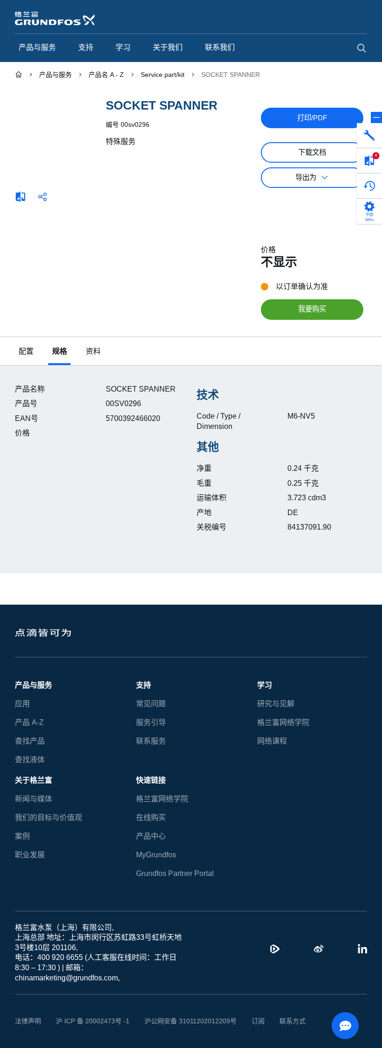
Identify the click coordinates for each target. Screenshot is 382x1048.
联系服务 (151, 741)
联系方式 (278, 1021)
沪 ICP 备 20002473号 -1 (89, 1021)
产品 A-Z (28, 722)
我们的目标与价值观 (48, 817)
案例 (22, 836)
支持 (143, 685)
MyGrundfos (156, 855)
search (361, 48)
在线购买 (151, 817)
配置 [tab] (26, 351)
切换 (376, 117)
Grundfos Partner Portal (174, 873)
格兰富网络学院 (283, 722)
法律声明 (28, 1021)
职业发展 (30, 855)
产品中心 (151, 836)
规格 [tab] (59, 351)
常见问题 (151, 704)
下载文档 (312, 152)
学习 (264, 685)
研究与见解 (275, 704)
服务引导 (151, 722)
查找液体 (30, 760)
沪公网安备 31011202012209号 (179, 1021)
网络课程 (272, 741)
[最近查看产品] (369, 186)
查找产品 (30, 741)
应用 (22, 704)
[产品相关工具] (369, 135)
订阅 (243, 1021)
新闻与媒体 (33, 799)
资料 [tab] (93, 351)
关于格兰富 (33, 780)
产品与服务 (33, 685)
